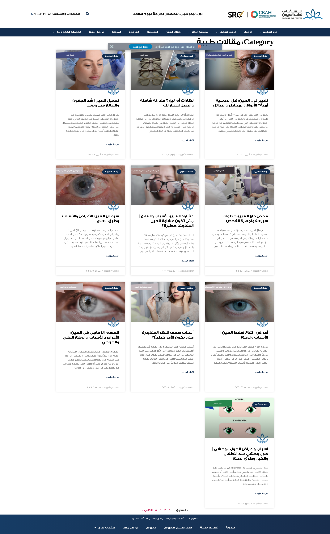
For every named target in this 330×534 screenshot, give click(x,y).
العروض (134, 32)
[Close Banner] (112, 46)
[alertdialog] (165, 46)
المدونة (116, 32)
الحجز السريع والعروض (178, 527)
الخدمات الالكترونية (69, 32)
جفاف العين (173, 32)
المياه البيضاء (227, 32)
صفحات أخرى (106, 527)
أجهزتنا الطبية (209, 527)
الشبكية (152, 32)
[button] (88, 14)
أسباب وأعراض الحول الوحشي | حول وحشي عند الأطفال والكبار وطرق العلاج (240, 454)
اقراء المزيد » (261, 140)
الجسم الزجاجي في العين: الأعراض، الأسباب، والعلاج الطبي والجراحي (91, 337)
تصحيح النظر (200, 32)
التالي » (147, 510)
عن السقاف (270, 32)
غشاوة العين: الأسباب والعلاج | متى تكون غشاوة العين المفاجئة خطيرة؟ (166, 221)
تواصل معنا (96, 32)
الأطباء (248, 32)
